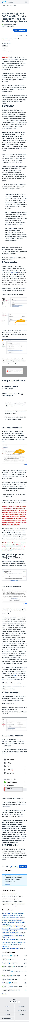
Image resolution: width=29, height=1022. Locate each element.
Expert (3, 904)
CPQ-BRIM (4, 899)
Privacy (7, 1006)
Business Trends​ (5, 896)
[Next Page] (16, 906)
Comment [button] (23, 866)
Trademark (7, 1014)
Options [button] (14, 33)
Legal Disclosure (22, 1010)
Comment (7, 884)
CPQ (20, 896)
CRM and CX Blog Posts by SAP (9, 5)
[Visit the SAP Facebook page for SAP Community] (10, 1001)
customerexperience (13, 899)
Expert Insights (11, 904)
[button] (3, 39)
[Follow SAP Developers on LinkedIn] (18, 1001)
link (13, 257)
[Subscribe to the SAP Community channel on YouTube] (15, 1001)
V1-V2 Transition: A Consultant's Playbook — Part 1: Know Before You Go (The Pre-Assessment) (13, 944)
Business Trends (10, 894)
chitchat (15, 896)
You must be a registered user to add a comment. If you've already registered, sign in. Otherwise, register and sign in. (13, 878)
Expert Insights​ (20, 904)
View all (4, 994)
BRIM (3, 894)
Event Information (6, 901)
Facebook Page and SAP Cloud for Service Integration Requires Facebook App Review (14, 17)
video (14, 675)
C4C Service (4, 45)
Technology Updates (7, 50)
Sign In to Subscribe (20, 30)
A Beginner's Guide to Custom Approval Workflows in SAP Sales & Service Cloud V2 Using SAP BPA (13, 922)
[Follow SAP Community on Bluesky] (13, 1001)
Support (22, 1014)
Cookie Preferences (7, 1018)
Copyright (7, 1010)
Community (11, 2)
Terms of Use (22, 1006)
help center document (13, 272)
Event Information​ (17, 901)
